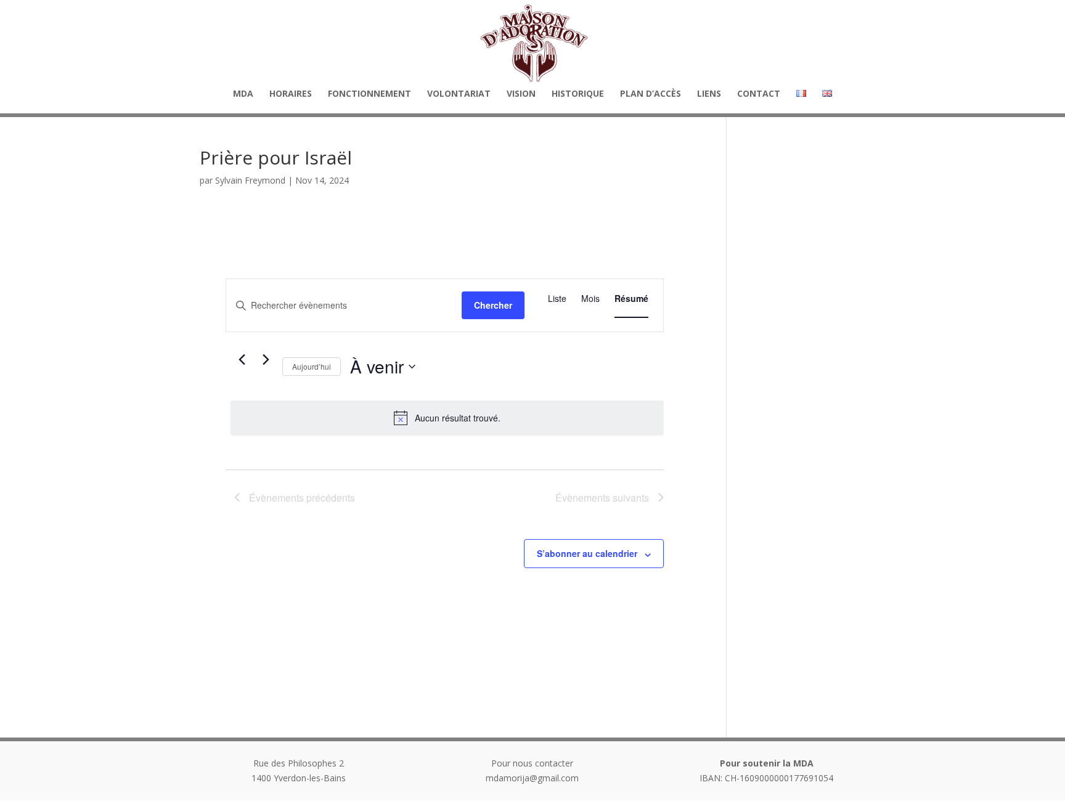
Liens (709, 94)
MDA (243, 94)
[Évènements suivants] (265, 359)
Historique (578, 94)
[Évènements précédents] (241, 359)
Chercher (493, 305)
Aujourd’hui (311, 366)
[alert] (447, 417)
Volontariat (459, 94)
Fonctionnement (369, 94)
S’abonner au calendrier (587, 553)
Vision (521, 94)
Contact (758, 94)
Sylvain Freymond (250, 180)
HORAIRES (290, 94)
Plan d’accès (650, 94)
